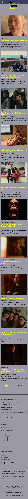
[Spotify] (15, 487)
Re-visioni (5, 426)
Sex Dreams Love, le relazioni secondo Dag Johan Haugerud (14, 151)
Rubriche (5, 424)
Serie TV (5, 427)
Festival (6, 330)
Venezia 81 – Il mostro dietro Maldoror (12, 299)
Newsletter (18, 495)
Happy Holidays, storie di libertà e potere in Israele (13, 114)
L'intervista (6, 222)
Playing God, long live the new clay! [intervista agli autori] (11, 225)
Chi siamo (5, 423)
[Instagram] (10, 487)
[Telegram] (18, 487)
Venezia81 (6, 38)
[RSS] (20, 487)
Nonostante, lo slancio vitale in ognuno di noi (13, 188)
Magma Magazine (7, 430)
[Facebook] (5, 487)
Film (2, 38)
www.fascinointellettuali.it (7, 462)
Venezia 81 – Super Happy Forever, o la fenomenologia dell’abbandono (12, 77)
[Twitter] (8, 487)
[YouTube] (13, 487)
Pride (5, 148)
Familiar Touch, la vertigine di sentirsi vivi (14, 40)
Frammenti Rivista (5, 404)
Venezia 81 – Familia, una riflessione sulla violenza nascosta (13, 333)
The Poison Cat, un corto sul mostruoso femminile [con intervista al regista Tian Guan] (13, 371)
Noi (22, 495)
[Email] (23, 487)
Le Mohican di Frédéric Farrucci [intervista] (10, 262)
